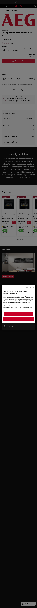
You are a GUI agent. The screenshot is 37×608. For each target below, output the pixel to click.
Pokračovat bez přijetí (29, 287)
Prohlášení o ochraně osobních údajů (24, 309)
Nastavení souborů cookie (18, 313)
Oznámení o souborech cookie (9, 309)
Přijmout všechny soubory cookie (18, 318)
